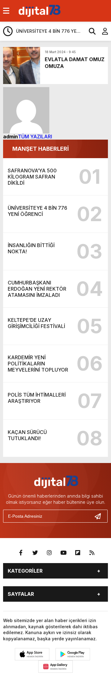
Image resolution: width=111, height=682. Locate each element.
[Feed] (91, 552)
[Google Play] (73, 654)
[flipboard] (77, 552)
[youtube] (63, 552)
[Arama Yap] (89, 31)
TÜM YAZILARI (35, 136)
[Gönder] (100, 516)
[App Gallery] (55, 666)
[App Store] (32, 654)
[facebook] (21, 552)
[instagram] (49, 552)
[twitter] (35, 552)
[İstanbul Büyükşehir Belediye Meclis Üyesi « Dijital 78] (39, 10)
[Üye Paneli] (102, 31)
